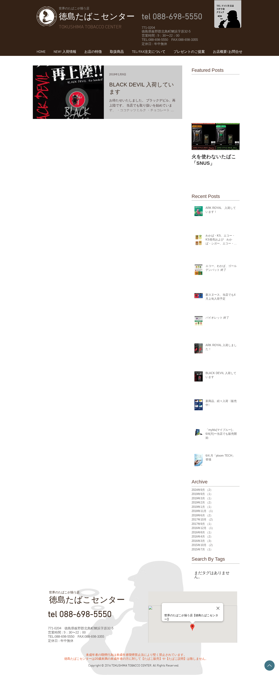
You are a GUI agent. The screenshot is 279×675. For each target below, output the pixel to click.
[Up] (269, 665)
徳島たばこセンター (97, 16)
